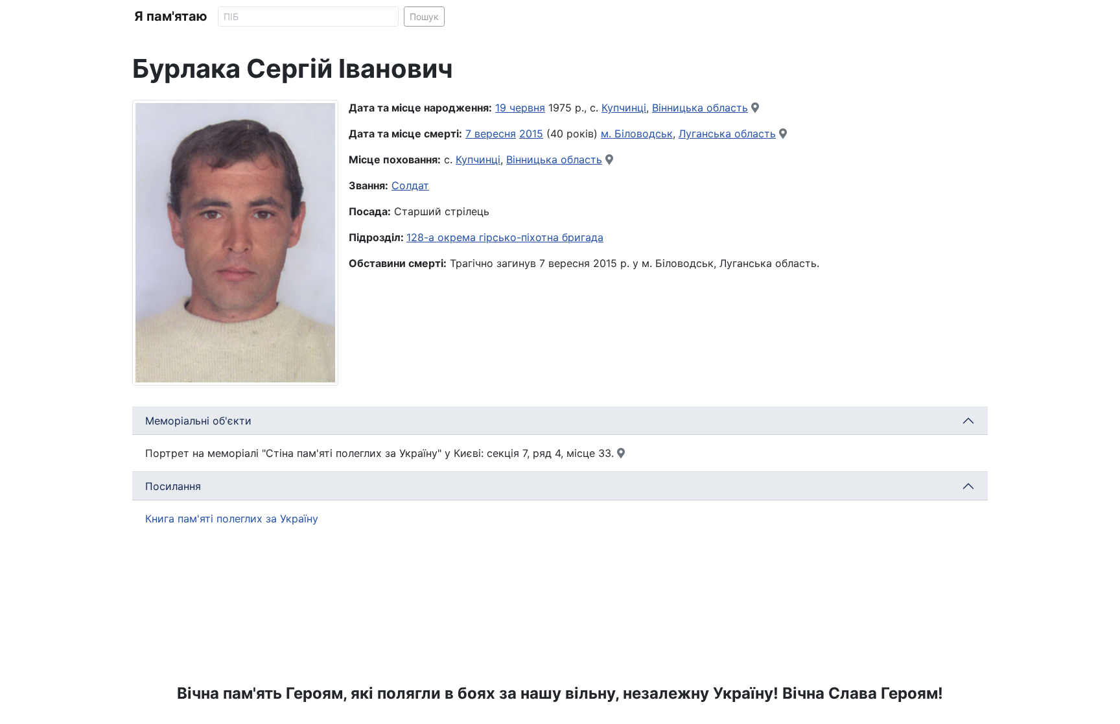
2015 (531, 133)
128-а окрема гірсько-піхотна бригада (504, 237)
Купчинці (623, 107)
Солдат (410, 185)
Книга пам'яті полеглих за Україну (231, 518)
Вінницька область (700, 107)
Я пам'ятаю (170, 16)
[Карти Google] (755, 107)
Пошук (424, 16)
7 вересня (490, 133)
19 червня (520, 107)
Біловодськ (643, 133)
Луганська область (727, 133)
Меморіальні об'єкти (198, 420)
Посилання (173, 486)
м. (607, 133)
